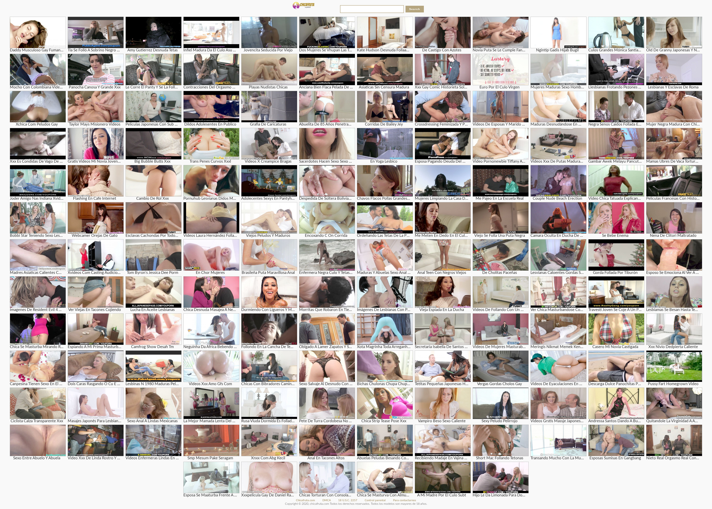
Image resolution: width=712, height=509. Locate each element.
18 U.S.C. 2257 (347, 500)
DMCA (326, 500)
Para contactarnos (404, 500)
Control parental (375, 500)
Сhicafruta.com (305, 500)
